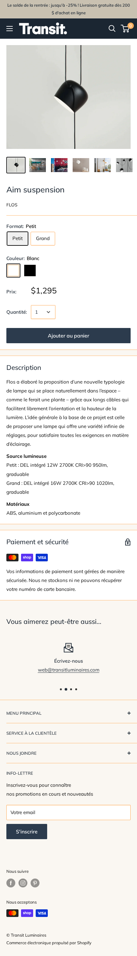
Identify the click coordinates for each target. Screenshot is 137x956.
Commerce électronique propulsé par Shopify (48, 942)
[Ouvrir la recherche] (112, 28)
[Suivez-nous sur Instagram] (22, 883)
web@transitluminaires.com (68, 670)
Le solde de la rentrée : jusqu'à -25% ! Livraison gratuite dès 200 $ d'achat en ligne (68, 9)
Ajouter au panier (68, 335)
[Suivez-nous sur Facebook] (10, 883)
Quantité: (16, 312)
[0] (125, 28)
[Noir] (30, 270)
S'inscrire (27, 831)
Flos (12, 205)
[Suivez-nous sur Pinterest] (35, 883)
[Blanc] (13, 270)
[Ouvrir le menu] (9, 28)
